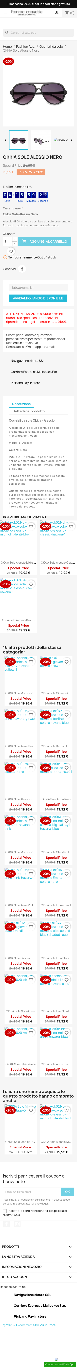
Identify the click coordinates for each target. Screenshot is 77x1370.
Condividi (22, 269)
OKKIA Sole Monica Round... (23, 693)
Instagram (17, 1224)
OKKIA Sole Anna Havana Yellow (26, 746)
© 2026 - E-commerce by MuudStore (29, 1325)
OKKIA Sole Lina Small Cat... (59, 1011)
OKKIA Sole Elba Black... (56, 958)
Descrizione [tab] (21, 404)
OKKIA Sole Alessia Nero (21, 799)
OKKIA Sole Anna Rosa (56, 799)
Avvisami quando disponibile (38, 298)
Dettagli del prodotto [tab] (29, 411)
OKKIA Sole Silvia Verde (21, 1064)
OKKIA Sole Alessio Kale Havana (21, 620)
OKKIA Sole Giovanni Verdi (22, 958)
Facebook (6, 1224)
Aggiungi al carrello (44, 241)
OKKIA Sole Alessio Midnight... (20, 562)
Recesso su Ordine (13, 1287)
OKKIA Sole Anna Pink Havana (24, 905)
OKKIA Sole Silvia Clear (21, 1011)
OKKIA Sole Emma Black (56, 905)
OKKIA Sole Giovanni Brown (59, 693)
